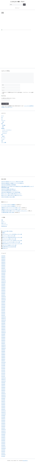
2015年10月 (3, 396)
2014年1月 (3, 428)
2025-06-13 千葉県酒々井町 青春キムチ (8, 189)
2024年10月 (3, 271)
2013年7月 (3, 437)
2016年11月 (3, 379)
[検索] (24, 4)
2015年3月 (3, 407)
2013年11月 (3, 431)
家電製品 (2, 128)
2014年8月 (3, 417)
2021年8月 (3, 309)
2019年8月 (3, 334)
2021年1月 (3, 315)
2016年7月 (3, 385)
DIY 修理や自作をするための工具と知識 (9, 246)
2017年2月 (3, 374)
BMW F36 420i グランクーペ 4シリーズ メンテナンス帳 (12, 243)
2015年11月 (3, 395)
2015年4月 (3, 406)
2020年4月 (3, 327)
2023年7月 (3, 285)
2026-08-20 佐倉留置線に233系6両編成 (8, 184)
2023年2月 (3, 293)
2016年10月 (3, 381)
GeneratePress (25, 460)
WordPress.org (4, 226)
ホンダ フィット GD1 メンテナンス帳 (8, 235)
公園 (3, 122)
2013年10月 (3, 432)
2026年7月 (3, 257)
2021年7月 (3, 310)
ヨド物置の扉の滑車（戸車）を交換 (7, 212)
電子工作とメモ (5, 248)
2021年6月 (3, 312)
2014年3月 (3, 424)
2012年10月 (3, 448)
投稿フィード (3, 223)
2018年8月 (3, 351)
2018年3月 (3, 359)
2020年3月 (3, 329)
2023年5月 (3, 288)
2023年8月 (3, 284)
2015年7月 (3, 401)
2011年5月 (3, 456)
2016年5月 (3, 388)
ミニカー (2, 139)
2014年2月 (3, 426)
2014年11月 (3, 412)
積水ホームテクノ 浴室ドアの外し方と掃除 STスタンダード (11, 195)
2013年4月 (3, 442)
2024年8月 (3, 274)
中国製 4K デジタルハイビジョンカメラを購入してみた (11, 207)
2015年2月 (3, 409)
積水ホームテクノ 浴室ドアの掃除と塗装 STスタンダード (11, 193)
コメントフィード (4, 224)
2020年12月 (3, 316)
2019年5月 (3, 338)
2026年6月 (3, 259)
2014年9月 (3, 415)
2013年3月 (3, 443)
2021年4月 (3, 313)
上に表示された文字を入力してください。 (8, 98)
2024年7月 (3, 276)
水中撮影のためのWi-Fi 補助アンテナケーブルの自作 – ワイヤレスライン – (14, 210)
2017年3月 (3, 373)
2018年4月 (3, 357)
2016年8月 (3, 384)
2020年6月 (3, 326)
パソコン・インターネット (6, 129)
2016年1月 (3, 392)
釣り (2, 117)
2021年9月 (3, 307)
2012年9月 (3, 449)
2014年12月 (3, 410)
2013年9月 (3, 434)
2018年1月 (3, 360)
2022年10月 (3, 299)
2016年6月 (3, 387)
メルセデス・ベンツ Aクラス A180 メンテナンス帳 (11, 242)
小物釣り (3, 232)
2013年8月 (3, 435)
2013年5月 (3, 440)
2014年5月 (3, 421)
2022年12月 (3, 296)
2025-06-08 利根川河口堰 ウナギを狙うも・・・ (10, 190)
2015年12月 (3, 393)
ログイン (2, 221)
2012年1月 (3, 453)
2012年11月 (3, 446)
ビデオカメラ (4, 133)
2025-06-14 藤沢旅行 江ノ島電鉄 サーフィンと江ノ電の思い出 (12, 183)
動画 (2, 123)
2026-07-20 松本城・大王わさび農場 (8, 196)
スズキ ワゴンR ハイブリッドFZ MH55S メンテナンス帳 (12, 234)
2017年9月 (3, 363)
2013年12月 (3, 429)
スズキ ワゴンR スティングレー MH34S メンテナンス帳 (12, 240)
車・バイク (3, 137)
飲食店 (3, 136)
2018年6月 (3, 354)
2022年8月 (3, 301)
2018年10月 (3, 348)
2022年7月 (3, 302)
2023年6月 (3, 287)
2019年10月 (3, 332)
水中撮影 (3, 125)
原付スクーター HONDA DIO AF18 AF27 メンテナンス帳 (12, 237)
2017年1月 (3, 376)
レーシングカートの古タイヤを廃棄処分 (8, 204)
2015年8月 (3, 399)
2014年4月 (3, 423)
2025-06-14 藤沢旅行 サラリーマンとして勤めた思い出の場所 (12, 181)
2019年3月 (3, 340)
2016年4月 (3, 390)
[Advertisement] (17, 22)
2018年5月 (3, 356)
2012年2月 (3, 451)
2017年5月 (3, 370)
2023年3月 (3, 291)
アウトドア (3, 120)
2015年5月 (3, 404)
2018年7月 (3, 352)
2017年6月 (3, 368)
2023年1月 (3, 295)
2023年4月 (3, 290)
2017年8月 (3, 365)
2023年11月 (3, 282)
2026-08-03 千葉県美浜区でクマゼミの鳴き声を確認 (10, 192)
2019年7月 (3, 335)
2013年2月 (3, 445)
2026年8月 (3, 255)
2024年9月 (3, 273)
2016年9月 (3, 382)
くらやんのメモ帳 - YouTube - (7, 231)
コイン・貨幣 (3, 142)
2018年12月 (3, 345)
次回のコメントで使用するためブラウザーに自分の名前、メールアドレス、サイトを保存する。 (17, 93)
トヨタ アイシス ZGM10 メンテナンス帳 (9, 245)
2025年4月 (3, 266)
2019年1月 (3, 343)
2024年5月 (3, 277)
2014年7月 (3, 418)
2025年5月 (3, 265)
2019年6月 (3, 337)
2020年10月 (3, 320)
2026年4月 (3, 262)
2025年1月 (3, 268)
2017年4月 (3, 371)
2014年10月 (3, 413)
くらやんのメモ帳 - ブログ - (17, 1)
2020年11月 (3, 318)
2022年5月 (3, 304)
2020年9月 (3, 321)
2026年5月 (3, 260)
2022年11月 (3, 298)
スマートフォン (5, 131)
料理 (3, 126)
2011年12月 (3, 454)
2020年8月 (3, 323)
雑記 (2, 134)
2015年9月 (3, 398)
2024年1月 (3, 279)
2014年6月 (3, 420)
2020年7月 (3, 324)
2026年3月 (3, 263)
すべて (2, 115)
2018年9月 (3, 349)
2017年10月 (3, 362)
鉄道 (2, 140)
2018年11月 (3, 346)
